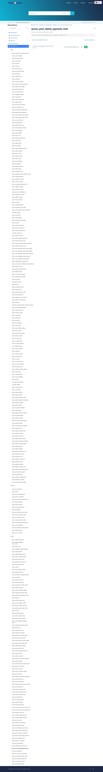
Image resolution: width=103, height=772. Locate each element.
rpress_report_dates (16, 97)
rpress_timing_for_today (17, 312)
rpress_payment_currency (17, 418)
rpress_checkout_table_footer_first (19, 745)
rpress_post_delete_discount (18, 761)
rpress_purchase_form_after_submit (20, 585)
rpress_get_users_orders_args (18, 240)
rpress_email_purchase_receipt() (19, 520)
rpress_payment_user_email (18, 454)
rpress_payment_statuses (17, 402)
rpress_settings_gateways (17, 176)
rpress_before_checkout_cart (18, 600)
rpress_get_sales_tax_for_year (18, 292)
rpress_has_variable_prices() (18, 517)
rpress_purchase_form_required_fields (20, 53)
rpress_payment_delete (17, 661)
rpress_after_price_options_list (19, 638)
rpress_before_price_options (18, 632)
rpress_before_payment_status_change (20, 640)
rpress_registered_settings (18, 94)
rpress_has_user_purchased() (18, 494)
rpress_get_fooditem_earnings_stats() (20, 527)
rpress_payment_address (17, 448)
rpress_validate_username (17, 186)
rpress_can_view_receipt (17, 361)
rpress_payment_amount (17, 423)
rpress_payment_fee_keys (17, 436)
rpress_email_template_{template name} (19, 621)
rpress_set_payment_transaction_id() (20, 522)
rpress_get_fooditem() (17, 489)
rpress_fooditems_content (17, 189)
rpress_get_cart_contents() (18, 496)
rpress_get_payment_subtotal (18, 472)
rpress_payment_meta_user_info (19, 451)
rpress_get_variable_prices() (18, 507)
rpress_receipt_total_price (17, 166)
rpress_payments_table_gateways (19, 112)
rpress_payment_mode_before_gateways (20, 676)
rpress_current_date (16, 315)
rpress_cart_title (15, 202)
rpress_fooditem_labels (17, 392)
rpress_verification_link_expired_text (20, 261)
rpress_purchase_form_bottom (18, 618)
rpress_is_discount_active (17, 91)
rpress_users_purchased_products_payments (20, 243)
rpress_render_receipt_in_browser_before (20, 684)
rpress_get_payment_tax (17, 474)
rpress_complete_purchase (18, 539)
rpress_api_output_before (17, 743)
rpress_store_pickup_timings (18, 333)
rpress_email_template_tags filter (19, 148)
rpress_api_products (16, 145)
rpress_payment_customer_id (18, 459)
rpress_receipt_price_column (18, 194)
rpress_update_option (16, 143)
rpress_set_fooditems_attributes (19, 307)
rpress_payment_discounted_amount (20, 469)
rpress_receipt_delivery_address (19, 127)
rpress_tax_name (15, 302)
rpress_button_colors (16, 158)
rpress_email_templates (17, 55)
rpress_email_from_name (17, 235)
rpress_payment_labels (17, 394)
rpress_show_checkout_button (18, 230)
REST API (76, 2)
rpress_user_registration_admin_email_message (20, 253)
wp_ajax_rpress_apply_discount (19, 689)
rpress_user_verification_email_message (20, 210)
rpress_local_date (16, 320)
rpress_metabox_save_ (17, 76)
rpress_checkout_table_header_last (19, 730)
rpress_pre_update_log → (89, 40)
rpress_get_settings (16, 163)
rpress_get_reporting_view (18, 89)
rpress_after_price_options (18, 613)
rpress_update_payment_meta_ (19, 438)
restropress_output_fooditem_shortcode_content (20, 305)
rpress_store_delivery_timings (18, 328)
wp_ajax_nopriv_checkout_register (19, 671)
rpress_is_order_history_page (18, 274)
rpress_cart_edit (15, 222)
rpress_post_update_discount (18, 738)
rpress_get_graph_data (17, 122)
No (81, 47)
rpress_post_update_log (17, 686)
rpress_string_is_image (17, 348)
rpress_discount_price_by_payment (19, 425)
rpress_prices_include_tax (17, 294)
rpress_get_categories (17, 323)
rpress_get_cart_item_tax (17, 120)
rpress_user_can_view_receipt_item (20, 84)
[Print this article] (94, 28)
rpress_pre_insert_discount (18, 681)
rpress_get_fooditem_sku (17, 107)
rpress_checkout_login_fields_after (19, 592)
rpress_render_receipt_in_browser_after (20, 663)
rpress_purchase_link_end (17, 579)
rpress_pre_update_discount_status (19, 756)
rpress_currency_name (17, 356)
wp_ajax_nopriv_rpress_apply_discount (20, 735)
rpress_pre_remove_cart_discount (19, 753)
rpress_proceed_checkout (17, 81)
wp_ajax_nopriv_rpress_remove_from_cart (20, 707)
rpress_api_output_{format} (18, 699)
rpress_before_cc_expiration (18, 740)
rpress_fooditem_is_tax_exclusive (19, 297)
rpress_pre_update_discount (18, 725)
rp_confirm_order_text (16, 233)
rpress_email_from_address (18, 227)
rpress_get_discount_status (18, 71)
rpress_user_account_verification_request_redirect (20, 263)
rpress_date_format (16, 317)
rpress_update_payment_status (19, 554)
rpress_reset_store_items (17, 181)
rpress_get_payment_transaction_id (19, 109)
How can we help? (41, 46)
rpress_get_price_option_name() (19, 514)
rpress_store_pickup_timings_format (20, 117)
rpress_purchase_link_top (17, 572)
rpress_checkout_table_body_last (19, 715)
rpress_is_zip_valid (16, 389)
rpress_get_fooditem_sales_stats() (19, 512)
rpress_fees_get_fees (17, 68)
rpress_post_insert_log (17, 674)
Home (9, 22)
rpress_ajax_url (15, 379)
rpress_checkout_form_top (18, 630)
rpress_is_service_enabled (18, 364)
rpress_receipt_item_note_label (19, 207)
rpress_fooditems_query (17, 171)
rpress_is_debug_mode (17, 341)
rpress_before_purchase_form (18, 615)
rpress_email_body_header (18, 704)
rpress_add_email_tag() (17, 504)
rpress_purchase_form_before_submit (20, 595)
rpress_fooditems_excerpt (17, 179)
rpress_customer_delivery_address (19, 369)
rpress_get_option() (16, 509)
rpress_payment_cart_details (18, 479)
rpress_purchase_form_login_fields (19, 635)
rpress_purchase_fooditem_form (19, 269)
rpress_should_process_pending (19, 482)
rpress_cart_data (15, 63)
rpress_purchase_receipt (17, 58)
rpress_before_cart (16, 627)
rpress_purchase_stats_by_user (19, 246)
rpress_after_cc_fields (17, 653)
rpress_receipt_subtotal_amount (19, 220)
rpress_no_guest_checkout (18, 343)
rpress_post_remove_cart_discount (19, 733)
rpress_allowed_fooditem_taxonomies (20, 400)
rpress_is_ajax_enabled (17, 374)
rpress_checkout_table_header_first (19, 650)
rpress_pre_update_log (17, 751)
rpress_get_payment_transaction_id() (20, 499)
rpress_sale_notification (17, 130)
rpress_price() (15, 491)
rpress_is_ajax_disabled (17, 376)
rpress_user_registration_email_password (20, 256)
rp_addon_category (16, 212)
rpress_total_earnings (16, 410)
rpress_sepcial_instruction (17, 310)
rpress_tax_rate (15, 284)
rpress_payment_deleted (17, 702)
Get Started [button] (68, 2)
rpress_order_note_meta (17, 433)
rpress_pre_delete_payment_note (19, 758)
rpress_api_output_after (17, 697)
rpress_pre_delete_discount (18, 763)
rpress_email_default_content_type (19, 238)
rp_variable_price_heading (17, 382)
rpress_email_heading (16, 217)
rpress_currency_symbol (17, 353)
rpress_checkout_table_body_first (19, 691)
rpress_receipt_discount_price (18, 138)
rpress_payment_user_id (17, 456)
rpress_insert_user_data (17, 387)
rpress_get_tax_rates (16, 153)
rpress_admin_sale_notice (17, 656)
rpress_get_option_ (16, 73)
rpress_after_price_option (17, 587)
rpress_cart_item (15, 66)
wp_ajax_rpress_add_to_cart (18, 559)
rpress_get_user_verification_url (19, 192)
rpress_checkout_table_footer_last (19, 717)
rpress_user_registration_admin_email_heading (20, 251)
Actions (12, 536)
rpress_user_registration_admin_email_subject (20, 248)
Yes (86, 47)
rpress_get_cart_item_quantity (18, 104)
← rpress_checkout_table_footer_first (39, 40)
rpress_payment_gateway (17, 464)
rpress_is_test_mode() (17, 532)
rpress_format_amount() (17, 502)
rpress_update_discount (17, 197)
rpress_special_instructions (18, 99)
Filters (11, 49)
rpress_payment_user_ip (17, 461)
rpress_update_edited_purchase (19, 645)
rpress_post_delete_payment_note (20, 748)
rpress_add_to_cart (16, 546)
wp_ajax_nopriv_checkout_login (18, 694)
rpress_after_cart (15, 597)
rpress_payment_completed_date (19, 477)
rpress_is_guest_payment (17, 415)
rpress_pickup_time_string (17, 125)
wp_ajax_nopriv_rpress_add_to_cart (19, 608)
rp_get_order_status (16, 61)
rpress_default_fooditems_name (19, 397)
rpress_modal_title (16, 79)
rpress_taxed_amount (16, 289)
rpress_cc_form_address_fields (19, 603)
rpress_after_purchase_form (18, 582)
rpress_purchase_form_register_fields (20, 574)
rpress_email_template (17, 133)
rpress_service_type (16, 325)
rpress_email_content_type (18, 225)
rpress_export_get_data (17, 150)
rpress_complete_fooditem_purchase (20, 549)
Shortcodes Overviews (15, 35)
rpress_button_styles (16, 168)
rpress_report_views (16, 140)
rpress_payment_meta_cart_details (19, 412)
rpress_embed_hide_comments (19, 276)
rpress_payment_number (17, 446)
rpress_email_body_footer (17, 679)
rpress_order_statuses (17, 405)
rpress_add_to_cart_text (17, 266)
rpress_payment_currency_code (19, 466)
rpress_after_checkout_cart (18, 564)
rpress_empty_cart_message (18, 86)
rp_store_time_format (16, 330)
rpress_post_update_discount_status (20, 727)
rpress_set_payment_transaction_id (19, 184)
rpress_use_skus (15, 359)
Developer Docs (13, 46)
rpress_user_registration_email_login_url (20, 258)
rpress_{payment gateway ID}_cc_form (17, 543)
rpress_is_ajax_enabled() (17, 525)
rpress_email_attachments (17, 204)
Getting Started (13, 32)
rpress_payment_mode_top (18, 712)
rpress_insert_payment (17, 551)
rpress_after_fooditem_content (18, 569)
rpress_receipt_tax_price (17, 156)
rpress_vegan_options (17, 102)
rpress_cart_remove (16, 215)
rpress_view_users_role (17, 199)
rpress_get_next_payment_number (19, 420)
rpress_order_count (16, 371)
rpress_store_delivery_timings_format (20, 114)
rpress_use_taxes (16, 279)
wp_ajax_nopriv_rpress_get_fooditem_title (20, 710)
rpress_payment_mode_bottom (18, 722)
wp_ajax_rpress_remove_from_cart (19, 605)
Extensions (83, 2)
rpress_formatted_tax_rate (17, 287)
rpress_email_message (17, 161)
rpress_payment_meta (17, 428)
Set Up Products (13, 38)
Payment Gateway (14, 43)
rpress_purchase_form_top (18, 648)
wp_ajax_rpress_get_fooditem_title (19, 643)
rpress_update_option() (17, 530)
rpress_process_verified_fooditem (19, 590)
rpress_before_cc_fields (17, 668)
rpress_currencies (16, 351)
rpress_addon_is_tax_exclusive (19, 299)
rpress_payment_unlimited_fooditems (20, 441)
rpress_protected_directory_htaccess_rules (20, 174)
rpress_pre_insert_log (17, 720)
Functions (12, 485)
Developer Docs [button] (91, 2)
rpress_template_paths (17, 271)
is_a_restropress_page (17, 346)
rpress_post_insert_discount (18, 666)
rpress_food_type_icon (17, 366)
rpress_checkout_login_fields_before (20, 625)
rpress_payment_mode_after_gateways (20, 658)
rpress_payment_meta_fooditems (19, 443)
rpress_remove (15, 567)
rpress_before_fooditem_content (19, 556)
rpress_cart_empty (16, 577)
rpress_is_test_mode (16, 338)
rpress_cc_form (15, 610)
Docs (13, 22)
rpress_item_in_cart (16, 135)
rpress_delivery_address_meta (18, 430)
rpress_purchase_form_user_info (19, 561)
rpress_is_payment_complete (18, 407)
